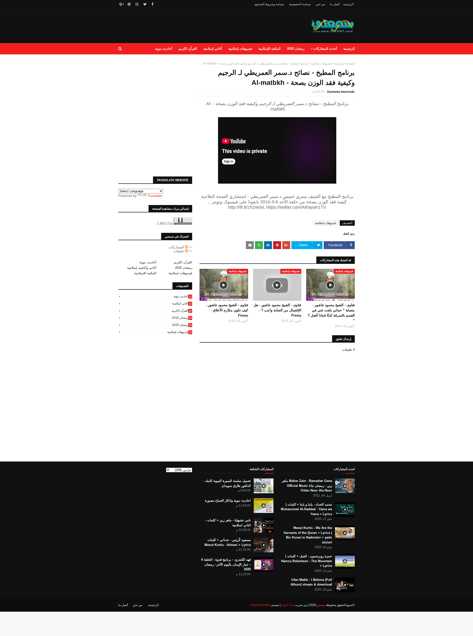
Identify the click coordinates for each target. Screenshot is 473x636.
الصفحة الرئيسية (345, 63)
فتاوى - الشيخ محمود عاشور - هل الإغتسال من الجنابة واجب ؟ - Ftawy (277, 310)
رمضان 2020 (182, 325)
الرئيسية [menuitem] (349, 48)
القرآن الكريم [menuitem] (188, 48)
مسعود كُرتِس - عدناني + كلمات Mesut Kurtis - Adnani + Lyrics (227, 542)
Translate (155, 196)
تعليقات (179, 251)
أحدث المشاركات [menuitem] (325, 48)
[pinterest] (129, 4)
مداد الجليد (287, 605)
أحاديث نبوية (147, 262)
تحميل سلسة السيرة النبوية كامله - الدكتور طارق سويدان (227, 483)
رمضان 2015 (183, 268)
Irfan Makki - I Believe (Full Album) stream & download (311, 582)
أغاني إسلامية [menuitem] (212, 48)
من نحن (320, 4)
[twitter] (145, 4)
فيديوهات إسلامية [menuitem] (240, 48)
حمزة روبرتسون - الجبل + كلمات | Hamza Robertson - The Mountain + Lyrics (306, 561)
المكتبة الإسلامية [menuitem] (269, 48)
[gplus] (121, 4)
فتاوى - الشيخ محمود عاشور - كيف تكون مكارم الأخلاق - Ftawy (227, 310)
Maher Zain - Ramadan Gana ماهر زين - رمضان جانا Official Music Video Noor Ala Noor (307, 485)
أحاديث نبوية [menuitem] (163, 48)
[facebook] (152, 4)
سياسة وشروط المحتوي (269, 4)
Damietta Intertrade (341, 92)
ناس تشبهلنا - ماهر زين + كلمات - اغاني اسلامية (228, 522)
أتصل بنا (334, 4)
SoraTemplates (260, 605)
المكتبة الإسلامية (145, 273)
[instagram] (137, 4)
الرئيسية (348, 4)
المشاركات (177, 247)
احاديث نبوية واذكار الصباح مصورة (228, 500)
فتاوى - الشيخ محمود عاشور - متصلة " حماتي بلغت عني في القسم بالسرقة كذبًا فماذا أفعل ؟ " (331, 312)
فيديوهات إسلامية (321, 63)
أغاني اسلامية (182, 303)
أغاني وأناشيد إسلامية (141, 268)
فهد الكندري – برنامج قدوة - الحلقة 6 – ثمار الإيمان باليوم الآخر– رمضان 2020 (226, 564)
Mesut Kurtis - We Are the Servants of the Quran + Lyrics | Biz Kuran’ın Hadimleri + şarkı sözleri (308, 535)
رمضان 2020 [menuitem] (295, 48)
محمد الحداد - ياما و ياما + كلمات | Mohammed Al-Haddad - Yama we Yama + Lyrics (306, 509)
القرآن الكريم (183, 262)
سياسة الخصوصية (300, 4)
